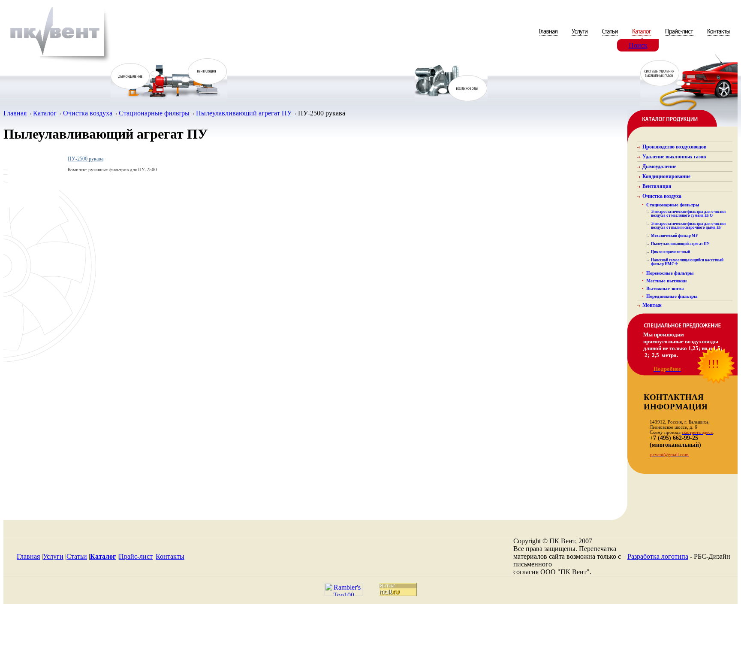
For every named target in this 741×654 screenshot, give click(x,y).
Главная (15, 113)
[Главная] (549, 36)
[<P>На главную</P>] (57, 61)
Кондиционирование (666, 176)
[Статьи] (611, 36)
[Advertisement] (370, 631)
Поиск (638, 45)
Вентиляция (657, 186)
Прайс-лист (136, 556)
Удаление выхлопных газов (674, 157)
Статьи (76, 556)
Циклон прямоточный (670, 252)
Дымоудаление (659, 167)
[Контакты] (719, 36)
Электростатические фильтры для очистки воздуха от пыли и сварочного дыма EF (688, 225)
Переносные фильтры (670, 273)
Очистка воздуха (87, 113)
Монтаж (652, 305)
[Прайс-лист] (679, 36)
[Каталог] (642, 36)
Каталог (45, 113)
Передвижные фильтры (672, 296)
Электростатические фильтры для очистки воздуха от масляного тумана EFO (688, 213)
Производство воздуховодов (674, 147)
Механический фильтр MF (674, 235)
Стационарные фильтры (154, 113)
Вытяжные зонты (665, 288)
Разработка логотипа (657, 556)
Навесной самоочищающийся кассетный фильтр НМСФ (687, 262)
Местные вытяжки (666, 280)
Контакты (170, 556)
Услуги (53, 556)
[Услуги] (580, 36)
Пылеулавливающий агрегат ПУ (244, 113)
